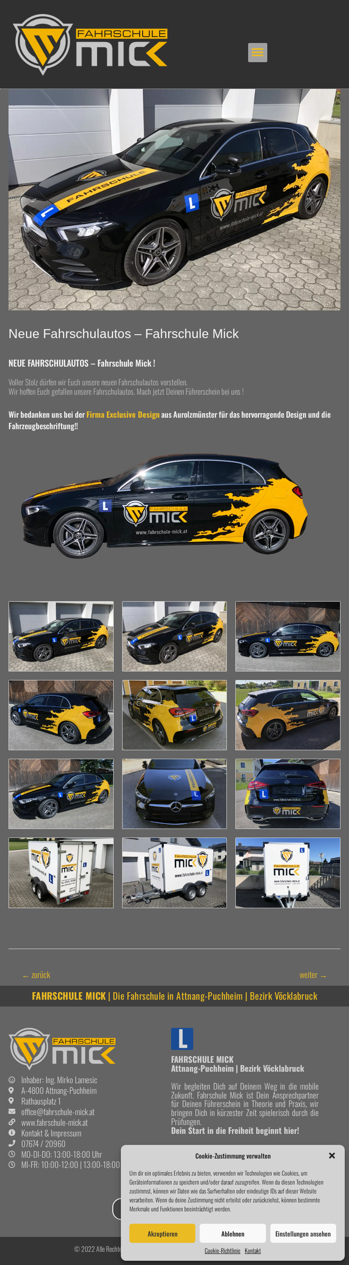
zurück (36, 974)
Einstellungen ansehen (303, 1233)
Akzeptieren (162, 1233)
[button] (332, 1155)
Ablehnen (232, 1233)
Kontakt (253, 1250)
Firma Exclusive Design (123, 414)
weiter (313, 974)
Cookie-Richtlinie (222, 1250)
